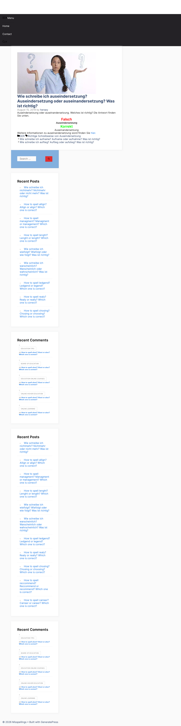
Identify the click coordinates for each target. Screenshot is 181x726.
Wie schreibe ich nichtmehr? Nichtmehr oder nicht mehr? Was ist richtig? (34, 192)
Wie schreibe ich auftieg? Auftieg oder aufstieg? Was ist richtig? (57, 142)
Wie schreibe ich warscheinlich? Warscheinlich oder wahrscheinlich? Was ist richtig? (33, 268)
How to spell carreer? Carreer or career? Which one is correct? (34, 603)
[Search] (48, 159)
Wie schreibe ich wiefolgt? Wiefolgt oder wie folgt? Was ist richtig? (34, 252)
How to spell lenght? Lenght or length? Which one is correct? (34, 238)
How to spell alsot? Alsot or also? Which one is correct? (34, 353)
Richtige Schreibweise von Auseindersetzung (54, 136)
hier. (93, 132)
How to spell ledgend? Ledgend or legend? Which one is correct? (35, 285)
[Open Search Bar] (4, 42)
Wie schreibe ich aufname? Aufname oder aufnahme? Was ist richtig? (60, 139)
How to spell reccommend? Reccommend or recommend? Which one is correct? (34, 586)
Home (5, 26)
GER (22, 136)
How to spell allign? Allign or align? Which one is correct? (33, 207)
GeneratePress (49, 722)
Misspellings (15, 7)
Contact (7, 34)
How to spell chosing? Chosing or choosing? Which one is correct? (34, 313)
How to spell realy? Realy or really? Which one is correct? (33, 299)
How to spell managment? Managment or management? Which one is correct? (34, 223)
